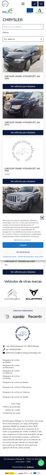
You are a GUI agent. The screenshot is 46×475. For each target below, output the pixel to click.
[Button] (34, 3)
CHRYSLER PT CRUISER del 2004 (19, 261)
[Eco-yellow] (6, 316)
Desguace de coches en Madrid (11, 361)
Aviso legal (39, 256)
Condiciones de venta (11, 413)
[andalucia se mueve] (7, 11)
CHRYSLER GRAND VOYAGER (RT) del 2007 (22, 169)
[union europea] (30, 11)
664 (6, 265)
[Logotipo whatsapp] (41, 463)
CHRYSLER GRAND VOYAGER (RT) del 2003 (22, 77)
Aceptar (23, 245)
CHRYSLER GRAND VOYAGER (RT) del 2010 (22, 123)
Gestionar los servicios (22, 240)
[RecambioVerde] (35, 316)
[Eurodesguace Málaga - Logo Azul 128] (5, 3)
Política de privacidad (25, 256)
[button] (42, 217)
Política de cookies (10, 256)
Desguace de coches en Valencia (11, 372)
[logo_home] (19, 316)
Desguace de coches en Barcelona (11, 366)
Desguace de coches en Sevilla (11, 377)
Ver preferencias (23, 252)
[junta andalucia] (39, 11)
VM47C (7, 174)
